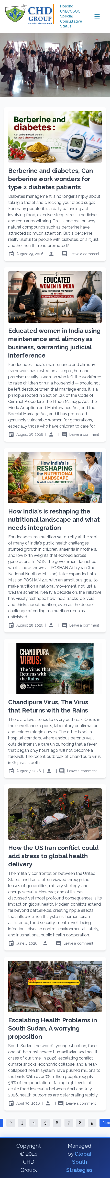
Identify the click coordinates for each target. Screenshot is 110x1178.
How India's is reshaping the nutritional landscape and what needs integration (54, 519)
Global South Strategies (79, 1162)
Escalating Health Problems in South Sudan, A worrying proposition (52, 1028)
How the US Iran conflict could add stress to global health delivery (53, 856)
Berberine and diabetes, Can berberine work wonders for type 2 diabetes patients (50, 179)
